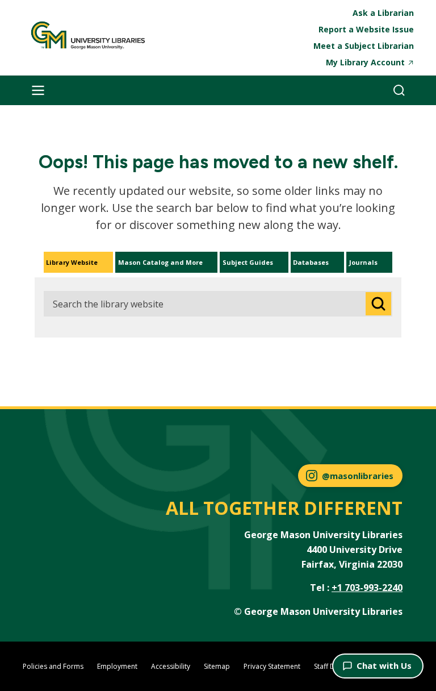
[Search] (399, 90)
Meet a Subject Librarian (363, 45)
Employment (117, 666)
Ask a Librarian (383, 12)
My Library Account (365, 62)
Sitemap (217, 666)
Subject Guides (248, 262)
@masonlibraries (357, 475)
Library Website (72, 262)
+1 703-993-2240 (367, 587)
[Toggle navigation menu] (38, 90)
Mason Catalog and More (160, 262)
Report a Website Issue (366, 29)
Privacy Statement (272, 666)
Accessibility (170, 666)
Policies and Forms (53, 666)
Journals (363, 262)
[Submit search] (378, 303)
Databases (311, 262)
